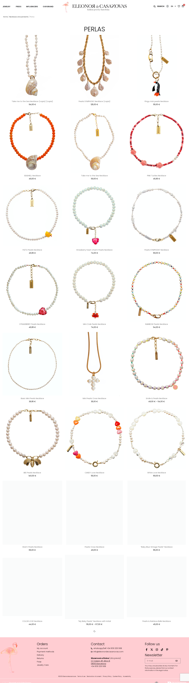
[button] (173, 6)
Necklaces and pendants (18, 17)
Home (5, 17)
